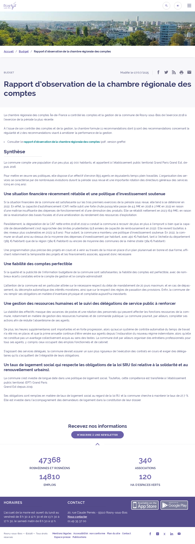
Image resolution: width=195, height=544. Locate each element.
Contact (126, 533)
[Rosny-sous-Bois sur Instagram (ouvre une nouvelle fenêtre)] (157, 534)
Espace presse (62, 537)
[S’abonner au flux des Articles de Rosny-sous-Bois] (174, 73)
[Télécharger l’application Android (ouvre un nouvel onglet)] (174, 506)
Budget (9, 72)
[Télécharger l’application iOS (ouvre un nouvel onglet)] (145, 506)
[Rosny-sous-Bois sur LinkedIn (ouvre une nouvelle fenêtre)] (171, 534)
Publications (79, 537)
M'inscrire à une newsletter (97, 435)
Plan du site (113, 533)
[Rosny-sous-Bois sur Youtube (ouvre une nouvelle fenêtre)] (179, 534)
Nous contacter (77, 516)
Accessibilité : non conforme (89, 533)
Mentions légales (61, 533)
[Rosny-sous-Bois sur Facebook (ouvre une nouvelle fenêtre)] (150, 534)
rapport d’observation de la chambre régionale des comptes (62, 141)
